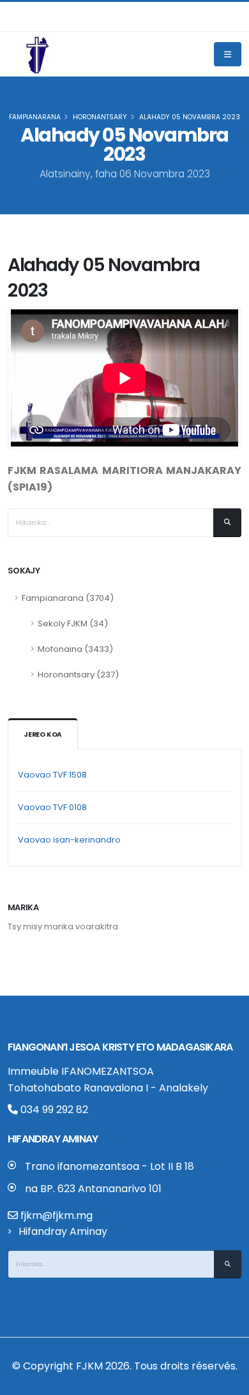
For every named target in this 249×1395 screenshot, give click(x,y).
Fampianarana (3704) (68, 598)
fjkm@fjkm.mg (56, 1215)
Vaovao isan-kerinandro (69, 840)
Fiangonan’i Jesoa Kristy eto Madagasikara (120, 1047)
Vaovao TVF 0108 (52, 807)
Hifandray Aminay (63, 1231)
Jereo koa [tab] (43, 734)
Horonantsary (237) (78, 674)
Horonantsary (100, 117)
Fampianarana (35, 117)
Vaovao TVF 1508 (52, 775)
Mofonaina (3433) (75, 649)
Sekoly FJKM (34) (73, 623)
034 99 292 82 (53, 1109)
